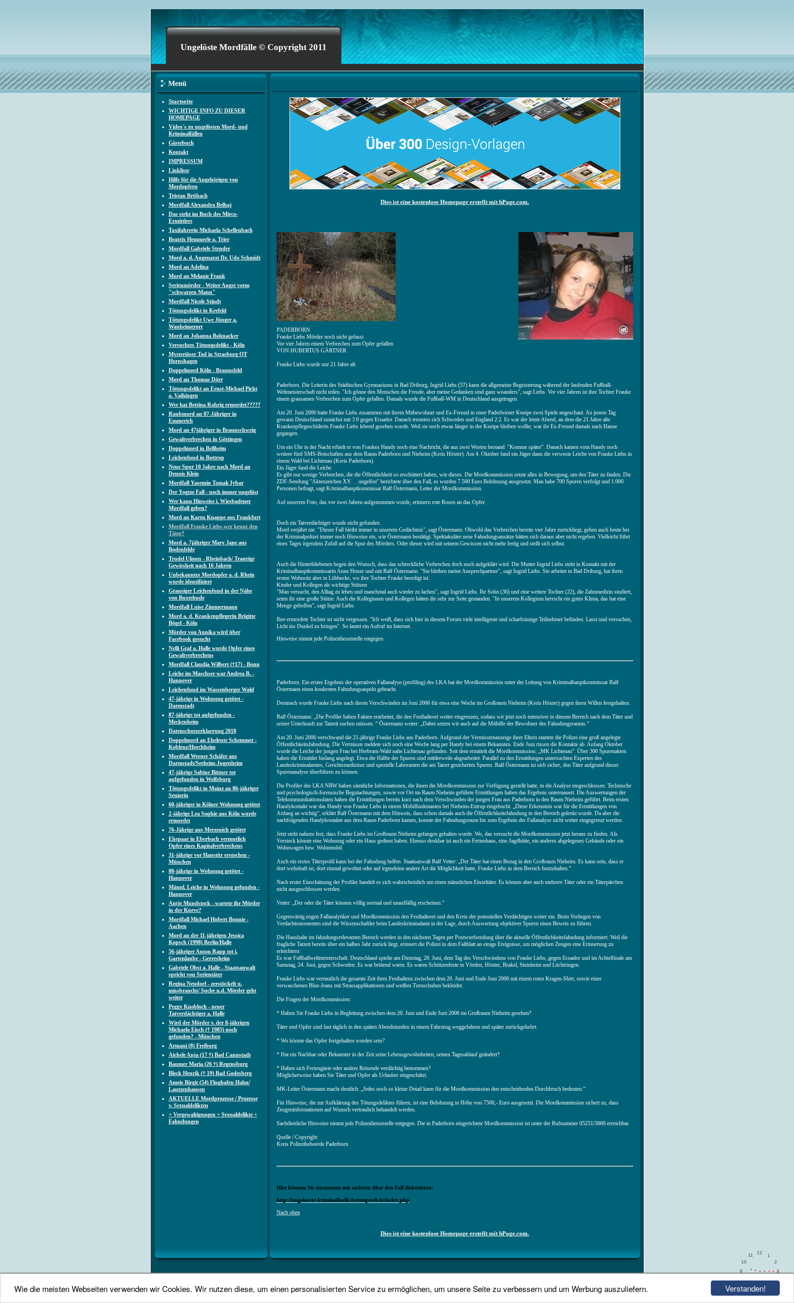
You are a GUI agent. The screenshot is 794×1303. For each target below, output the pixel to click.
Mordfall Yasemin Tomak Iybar (206, 483)
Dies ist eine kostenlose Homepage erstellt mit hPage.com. (454, 201)
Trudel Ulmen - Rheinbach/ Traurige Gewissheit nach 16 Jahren (212, 562)
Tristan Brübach (188, 196)
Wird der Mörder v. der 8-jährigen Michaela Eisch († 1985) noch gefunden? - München (209, 1030)
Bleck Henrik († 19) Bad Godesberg (210, 1073)
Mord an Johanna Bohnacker (203, 336)
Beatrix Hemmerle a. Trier (199, 239)
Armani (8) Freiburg (193, 1045)
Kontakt (178, 152)
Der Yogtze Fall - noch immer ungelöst (213, 492)
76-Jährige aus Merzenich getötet (207, 830)
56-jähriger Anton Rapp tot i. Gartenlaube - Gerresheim (203, 955)
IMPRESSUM (186, 161)
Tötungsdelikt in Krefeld (198, 310)
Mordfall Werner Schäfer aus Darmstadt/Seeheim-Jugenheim (206, 759)
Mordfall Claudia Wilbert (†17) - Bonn (214, 664)
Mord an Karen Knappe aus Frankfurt (215, 517)
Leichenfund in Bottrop (196, 457)
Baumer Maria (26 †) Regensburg (208, 1064)
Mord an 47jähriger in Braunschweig (212, 430)
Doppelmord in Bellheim (197, 448)
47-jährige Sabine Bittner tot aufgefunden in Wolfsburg (202, 775)
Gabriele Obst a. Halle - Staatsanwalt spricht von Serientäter (212, 971)
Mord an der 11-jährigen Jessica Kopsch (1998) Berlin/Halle (206, 939)
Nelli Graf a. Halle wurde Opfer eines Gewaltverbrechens (212, 651)
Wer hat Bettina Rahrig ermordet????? (215, 405)
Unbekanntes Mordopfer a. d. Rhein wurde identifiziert (212, 578)
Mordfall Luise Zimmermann (203, 607)
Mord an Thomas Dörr (196, 379)
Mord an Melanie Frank (197, 276)
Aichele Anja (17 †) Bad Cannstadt (210, 1055)
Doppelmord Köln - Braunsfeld (205, 370)
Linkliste (179, 170)
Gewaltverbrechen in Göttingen (205, 439)
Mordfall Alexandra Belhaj (200, 205)
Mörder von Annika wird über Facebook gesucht (204, 635)
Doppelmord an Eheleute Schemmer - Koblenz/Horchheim (213, 743)
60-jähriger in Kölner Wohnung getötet (214, 804)
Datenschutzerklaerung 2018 (202, 731)
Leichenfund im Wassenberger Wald (211, 689)
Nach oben (288, 1212)
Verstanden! (745, 1288)
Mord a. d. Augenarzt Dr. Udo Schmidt (215, 258)
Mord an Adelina (189, 267)
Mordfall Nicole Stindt (195, 301)
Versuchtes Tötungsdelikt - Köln (207, 345)
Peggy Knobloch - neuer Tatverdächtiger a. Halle (197, 1010)
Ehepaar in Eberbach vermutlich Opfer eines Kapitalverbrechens (207, 842)
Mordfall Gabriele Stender (199, 248)
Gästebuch (181, 143)
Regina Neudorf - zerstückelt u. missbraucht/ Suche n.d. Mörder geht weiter (212, 990)
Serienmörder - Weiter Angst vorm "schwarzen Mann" (209, 288)
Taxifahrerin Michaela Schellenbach (211, 230)
